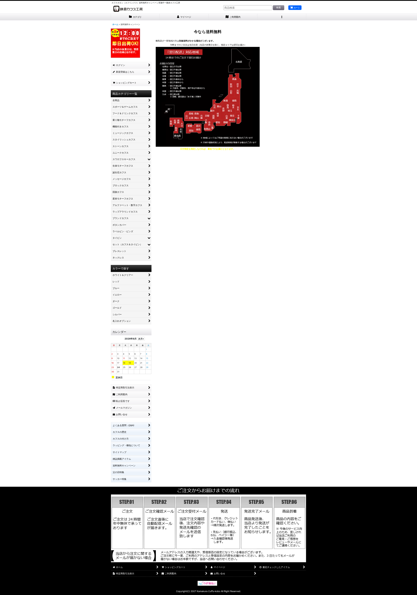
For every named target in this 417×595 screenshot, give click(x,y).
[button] (281, 17)
